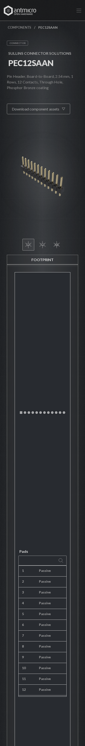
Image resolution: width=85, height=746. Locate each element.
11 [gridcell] (24, 679)
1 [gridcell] (23, 571)
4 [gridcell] (23, 603)
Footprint (42, 259)
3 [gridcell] (23, 592)
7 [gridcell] (23, 635)
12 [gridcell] (24, 689)
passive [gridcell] (45, 571)
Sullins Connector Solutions (39, 53)
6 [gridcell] (23, 625)
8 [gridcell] (23, 646)
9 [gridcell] (23, 657)
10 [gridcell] (24, 668)
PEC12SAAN (30, 63)
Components (19, 27)
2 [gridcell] (23, 581)
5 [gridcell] (23, 614)
